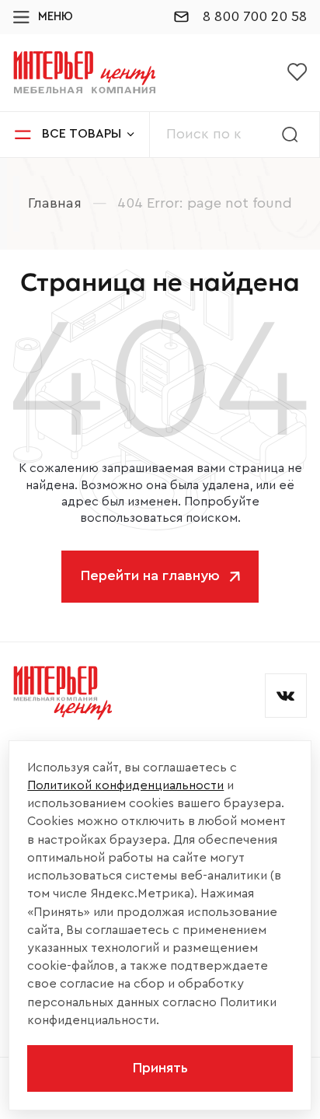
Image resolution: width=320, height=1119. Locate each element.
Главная (55, 203)
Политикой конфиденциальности (125, 785)
